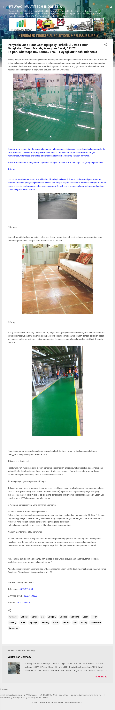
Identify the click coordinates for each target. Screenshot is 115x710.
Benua (34, 617)
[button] (105, 45)
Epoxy (85, 617)
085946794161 (26, 589)
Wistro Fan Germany (19, 656)
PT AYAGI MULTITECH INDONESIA (35, 7)
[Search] (111, 7)
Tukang (83, 622)
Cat (42, 617)
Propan (56, 622)
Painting (45, 622)
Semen (66, 622)
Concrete (75, 617)
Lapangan (33, 622)
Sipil (75, 622)
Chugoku (52, 617)
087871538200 (30, 596)
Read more (101, 676)
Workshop (14, 628)
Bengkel (24, 617)
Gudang (12, 622)
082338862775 (23, 602)
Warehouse (95, 622)
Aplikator (13, 617)
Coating (63, 617)
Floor (94, 617)
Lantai (22, 622)
